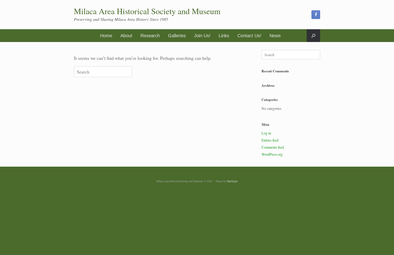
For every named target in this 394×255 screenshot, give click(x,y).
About (126, 35)
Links (224, 35)
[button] (313, 35)
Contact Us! (249, 35)
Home (106, 35)
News (275, 35)
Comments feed (273, 147)
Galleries (177, 35)
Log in (266, 133)
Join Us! (202, 35)
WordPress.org (272, 154)
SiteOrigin (232, 181)
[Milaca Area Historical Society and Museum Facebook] (315, 14)
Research (150, 35)
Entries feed (270, 140)
